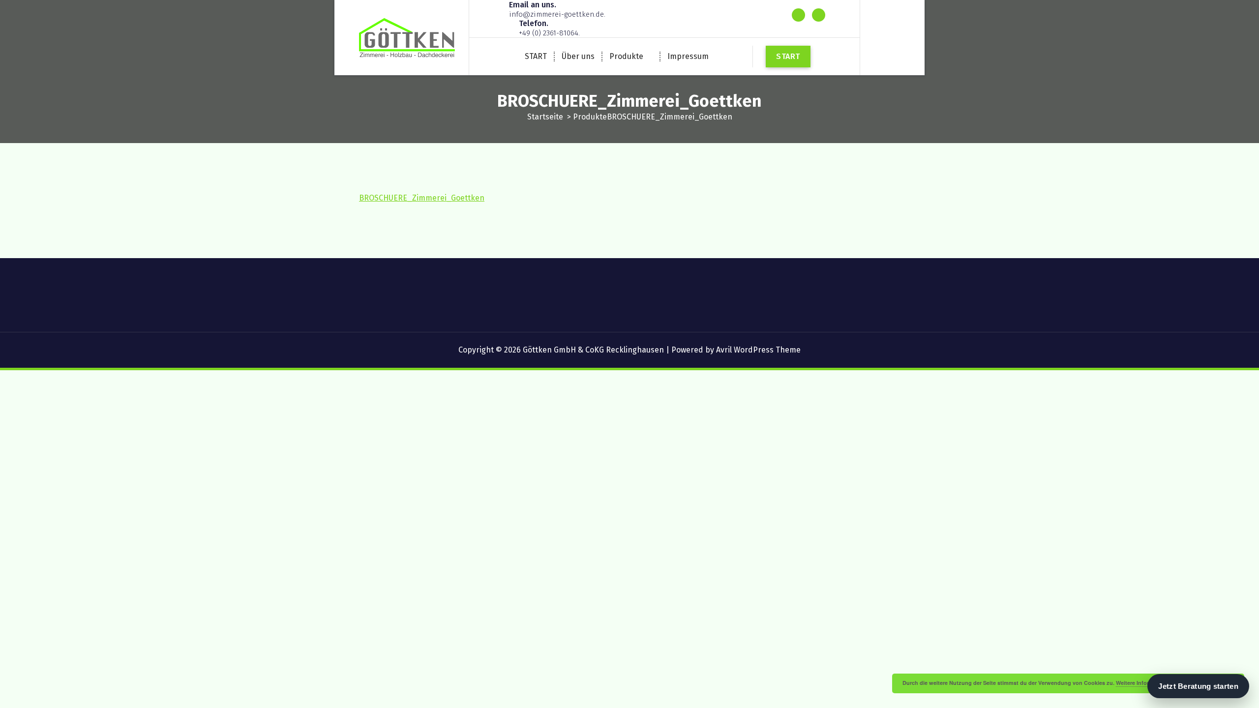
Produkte (626, 56)
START (536, 56)
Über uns (578, 56)
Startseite (545, 116)
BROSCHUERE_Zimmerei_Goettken (421, 198)
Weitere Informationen (1144, 682)
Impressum (688, 56)
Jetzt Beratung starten (1198, 686)
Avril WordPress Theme (758, 349)
